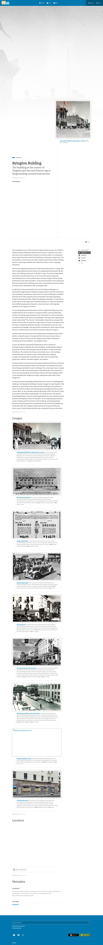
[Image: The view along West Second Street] (36, 652)
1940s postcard (21, 624)
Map (56, 3)
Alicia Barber (17, 181)
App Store (74, 935)
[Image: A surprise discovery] (36, 784)
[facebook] (18, 935)
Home (14, 943)
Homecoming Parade (22, 582)
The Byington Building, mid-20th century (28, 713)
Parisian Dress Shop (22, 541)
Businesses (18, 157)
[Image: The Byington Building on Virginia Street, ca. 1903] (73, 119)
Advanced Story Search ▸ (18, 926)
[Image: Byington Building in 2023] (36, 742)
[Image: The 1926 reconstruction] (36, 481)
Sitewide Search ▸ (16, 928)
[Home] (5, 3)
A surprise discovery (22, 800)
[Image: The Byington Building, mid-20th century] (36, 697)
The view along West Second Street (26, 668)
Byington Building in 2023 (24, 758)
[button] (91, 3)
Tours (50, 3)
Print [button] (88, 242)
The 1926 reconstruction (23, 497)
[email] (14, 935)
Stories (43, 3)
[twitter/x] (23, 935)
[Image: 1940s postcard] (36, 608)
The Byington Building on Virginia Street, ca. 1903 (72, 141)
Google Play (86, 935)
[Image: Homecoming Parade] (36, 567)
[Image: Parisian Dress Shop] (36, 525)
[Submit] (88, 922)
